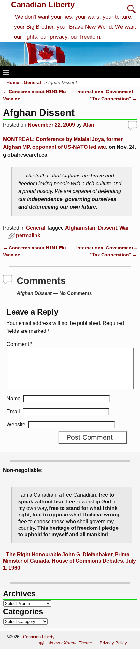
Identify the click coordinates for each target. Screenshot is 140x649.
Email (13, 411)
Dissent (107, 228)
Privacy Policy (113, 643)
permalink (28, 235)
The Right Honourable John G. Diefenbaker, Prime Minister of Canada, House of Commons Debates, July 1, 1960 (69, 561)
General (32, 82)
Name (14, 398)
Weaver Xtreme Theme (70, 643)
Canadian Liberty (43, 4)
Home (13, 82)
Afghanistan (80, 228)
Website (16, 424)
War (124, 228)
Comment (19, 344)
